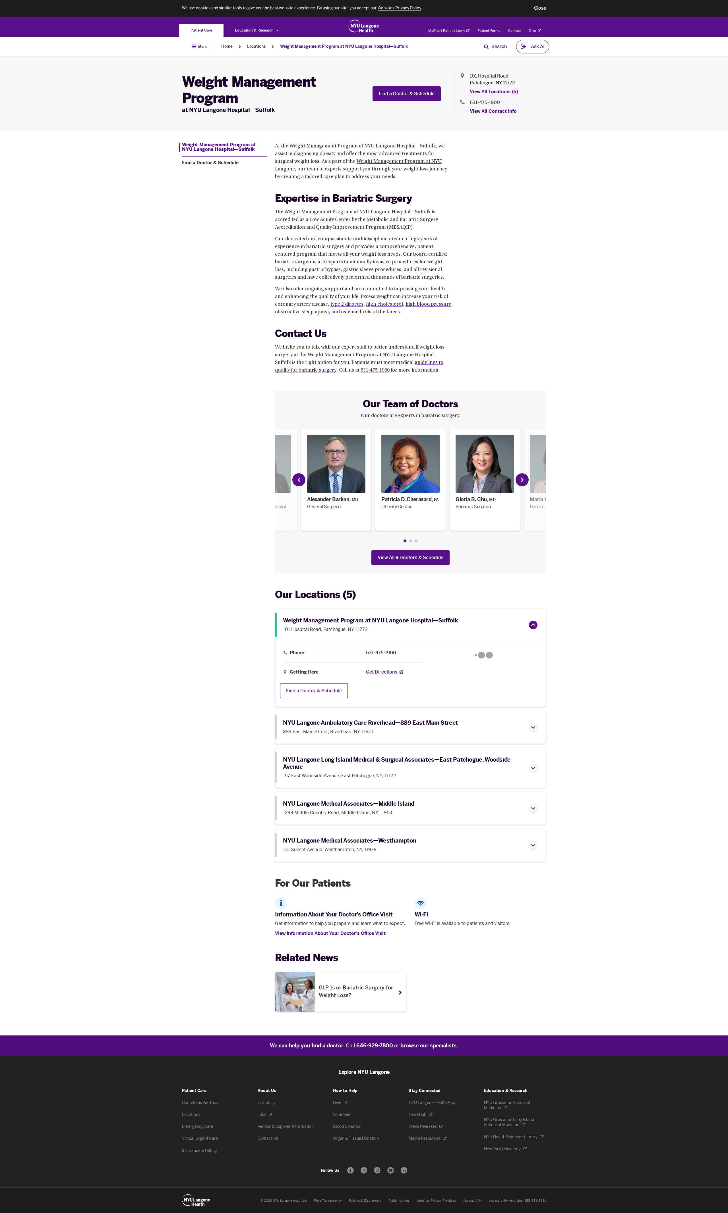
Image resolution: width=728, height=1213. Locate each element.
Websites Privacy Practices (436, 1200)
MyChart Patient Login (447, 31)
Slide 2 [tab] (410, 540)
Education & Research (254, 30)
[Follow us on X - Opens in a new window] (364, 1170)
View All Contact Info (493, 111)
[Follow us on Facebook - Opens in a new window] (350, 1170)
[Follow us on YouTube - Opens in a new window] (390, 1170)
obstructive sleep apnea (302, 312)
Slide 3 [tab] (416, 540)
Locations (256, 46)
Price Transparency (328, 1200)
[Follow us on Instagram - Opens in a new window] (377, 1170)
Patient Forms (488, 31)
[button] (540, 8)
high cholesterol (384, 304)
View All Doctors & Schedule (410, 557)
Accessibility (472, 1200)
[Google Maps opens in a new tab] (483, 655)
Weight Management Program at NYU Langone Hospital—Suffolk (344, 46)
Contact (514, 31)
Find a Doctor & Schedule (407, 93)
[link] (336, 480)
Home (227, 46)
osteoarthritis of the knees (370, 312)
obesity (327, 154)
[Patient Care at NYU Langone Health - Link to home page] (364, 26)
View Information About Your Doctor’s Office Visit (330, 933)
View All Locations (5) (494, 91)
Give (533, 31)
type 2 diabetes (346, 304)
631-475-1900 (485, 102)
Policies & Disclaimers (365, 1200)
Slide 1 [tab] (405, 540)
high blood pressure (428, 304)
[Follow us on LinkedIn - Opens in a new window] (404, 1170)
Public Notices (399, 1200)
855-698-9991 (535, 1200)
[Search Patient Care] (486, 46)
